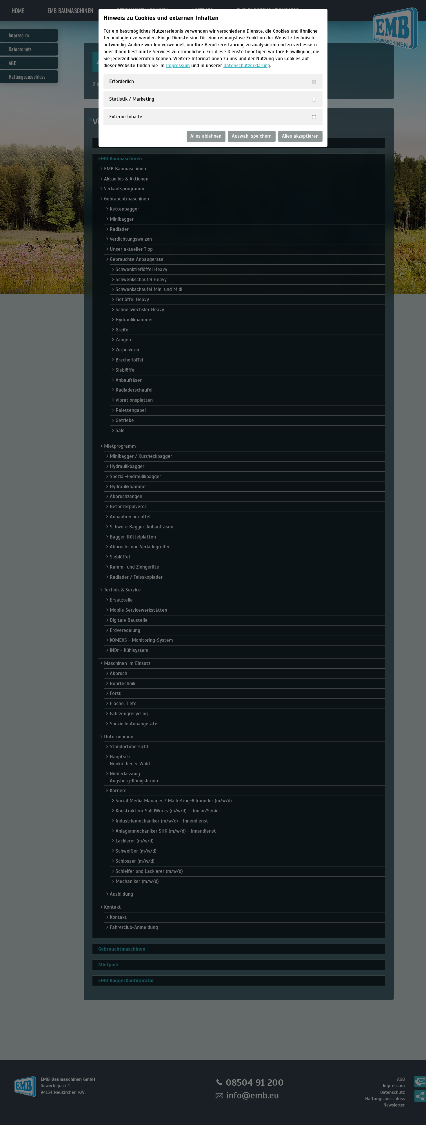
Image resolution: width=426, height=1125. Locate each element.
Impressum (178, 65)
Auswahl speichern (252, 136)
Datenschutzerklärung (246, 65)
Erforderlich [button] (121, 81)
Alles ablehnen (205, 136)
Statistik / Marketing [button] (131, 99)
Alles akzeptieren (300, 136)
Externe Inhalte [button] (125, 117)
